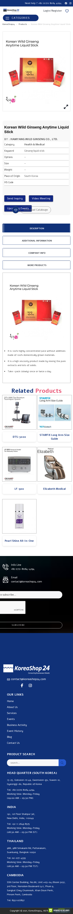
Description (37, 228)
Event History (15, 731)
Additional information (37, 240)
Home (10, 701)
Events (11, 719)
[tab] (36, 228)
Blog (9, 737)
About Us (12, 707)
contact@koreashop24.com (28, 679)
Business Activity (17, 725)
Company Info (36, 253)
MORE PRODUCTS (37, 265)
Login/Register (52, 11)
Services (12, 713)
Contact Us (13, 743)
